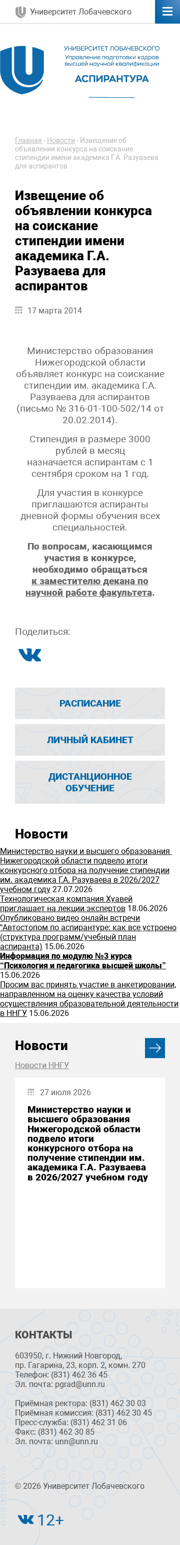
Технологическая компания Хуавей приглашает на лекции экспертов (66, 903)
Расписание (90, 703)
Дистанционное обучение (90, 782)
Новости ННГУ (42, 1065)
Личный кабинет (90, 740)
